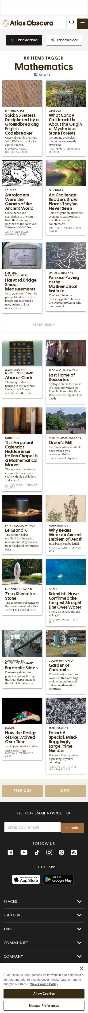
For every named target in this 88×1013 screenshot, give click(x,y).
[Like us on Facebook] (10, 852)
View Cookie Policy (44, 984)
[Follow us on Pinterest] (61, 852)
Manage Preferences (44, 1005)
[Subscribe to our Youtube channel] (24, 852)
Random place (67, 40)
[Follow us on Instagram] (49, 852)
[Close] (82, 968)
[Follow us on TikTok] (37, 853)
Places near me (27, 40)
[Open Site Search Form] (71, 22)
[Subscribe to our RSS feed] (74, 852)
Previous (22, 791)
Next (65, 791)
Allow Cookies (44, 993)
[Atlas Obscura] (29, 23)
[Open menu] (82, 22)
